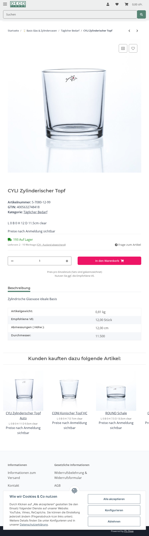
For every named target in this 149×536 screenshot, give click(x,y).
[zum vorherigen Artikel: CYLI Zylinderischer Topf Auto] (129, 31)
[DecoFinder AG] (18, 4)
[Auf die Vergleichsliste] (123, 48)
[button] (107, 4)
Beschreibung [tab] (19, 288)
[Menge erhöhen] (67, 261)
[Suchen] (141, 14)
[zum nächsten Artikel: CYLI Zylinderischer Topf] (137, 31)
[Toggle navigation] (5, 2)
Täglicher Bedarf (35, 212)
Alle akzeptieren (114, 499)
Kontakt (13, 485)
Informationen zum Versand (22, 475)
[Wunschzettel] (117, 4)
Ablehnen (114, 521)
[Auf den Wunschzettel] (133, 48)
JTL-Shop (128, 531)
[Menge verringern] (12, 261)
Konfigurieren (114, 510)
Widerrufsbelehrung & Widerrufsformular (70, 475)
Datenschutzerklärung (34, 524)
